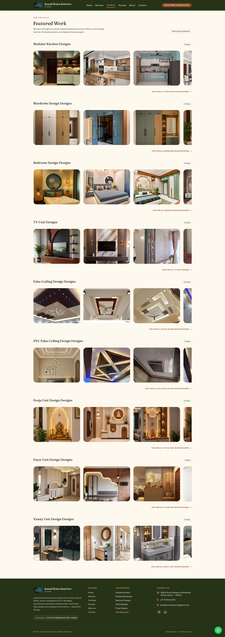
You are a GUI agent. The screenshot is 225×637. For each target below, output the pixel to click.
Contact (143, 5)
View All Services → (123, 612)
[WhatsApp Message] (165, 612)
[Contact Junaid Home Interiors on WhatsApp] (218, 630)
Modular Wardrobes (124, 596)
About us (92, 608)
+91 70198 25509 (167, 600)
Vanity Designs (122, 604)
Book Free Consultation (177, 5)
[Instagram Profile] (159, 612)
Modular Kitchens (123, 592)
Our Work (111, 5)
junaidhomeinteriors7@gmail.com (174, 605)
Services (99, 5)
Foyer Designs (122, 608)
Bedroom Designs (123, 600)
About (132, 5)
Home (89, 5)
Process (122, 5)
